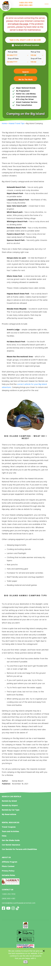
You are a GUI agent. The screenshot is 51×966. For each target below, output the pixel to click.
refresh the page (20, 24)
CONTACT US (7, 890)
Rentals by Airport (10, 805)
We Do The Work (25, 79)
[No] (43, 951)
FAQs (4, 836)
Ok (25, 962)
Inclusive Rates (8, 875)
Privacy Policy (8, 871)
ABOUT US (6, 857)
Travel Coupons (8, 827)
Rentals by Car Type (10, 810)
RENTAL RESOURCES (10, 823)
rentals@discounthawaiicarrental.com (18, 903)
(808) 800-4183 (25, 5)
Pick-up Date (12, 52)
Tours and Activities (10, 831)
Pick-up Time (35, 52)
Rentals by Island (9, 801)
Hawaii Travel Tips (16, 123)
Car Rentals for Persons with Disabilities (19, 849)
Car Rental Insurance (11, 845)
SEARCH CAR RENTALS (11, 797)
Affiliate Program (9, 862)
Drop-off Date (13, 58)
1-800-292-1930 (25, 3)
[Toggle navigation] (47, 4)
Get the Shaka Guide (11, 840)
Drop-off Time (36, 58)
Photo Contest (8, 866)
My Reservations (9, 814)
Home (4, 123)
